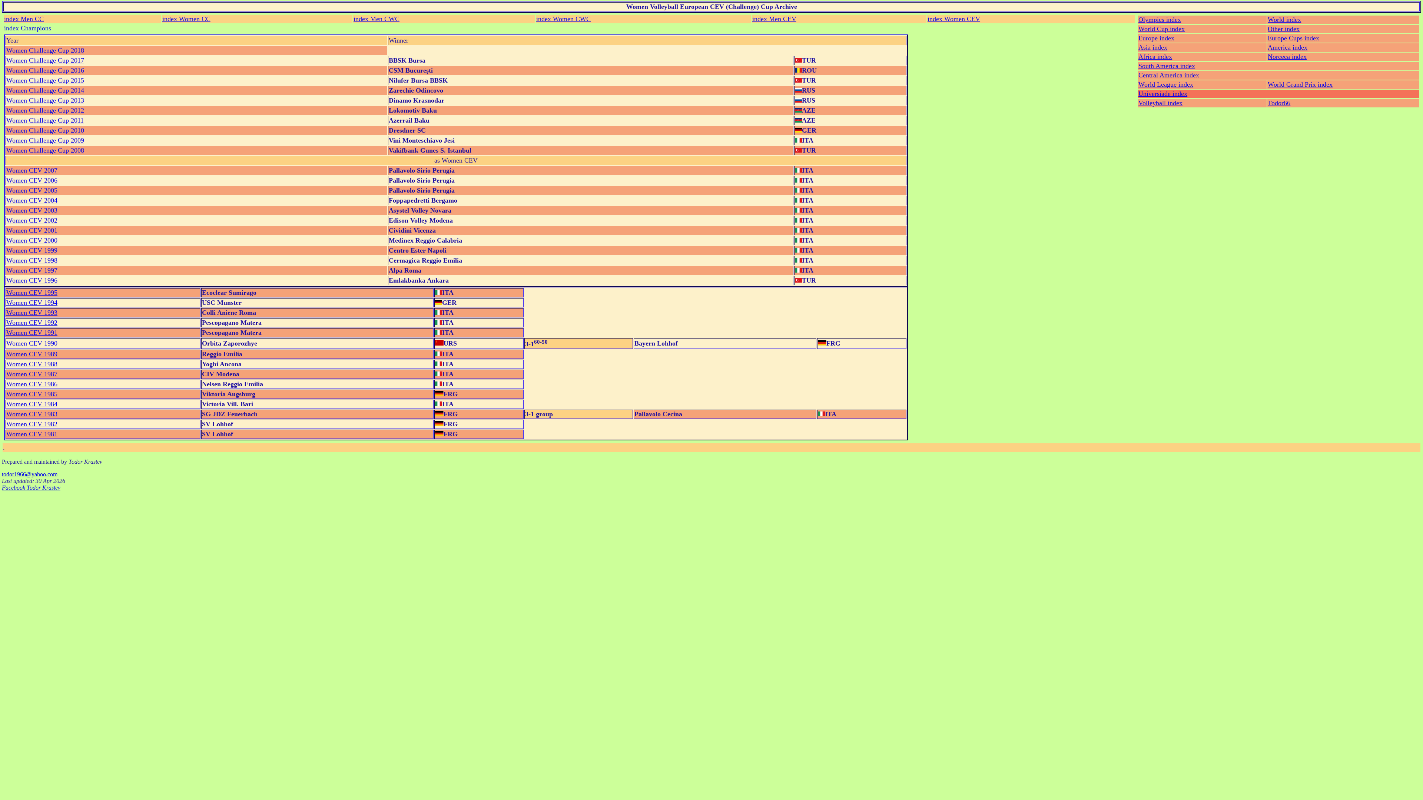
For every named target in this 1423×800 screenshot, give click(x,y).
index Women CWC (563, 19)
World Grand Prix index (1300, 84)
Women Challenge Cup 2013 (45, 100)
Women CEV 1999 (31, 250)
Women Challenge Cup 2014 (45, 90)
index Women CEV (954, 19)
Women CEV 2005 (31, 190)
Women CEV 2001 (31, 230)
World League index (1165, 84)
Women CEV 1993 (31, 312)
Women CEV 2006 (31, 180)
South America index (1166, 66)
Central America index (1168, 75)
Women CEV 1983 (31, 414)
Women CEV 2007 (31, 170)
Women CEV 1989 (31, 354)
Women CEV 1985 (31, 394)
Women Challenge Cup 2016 (45, 70)
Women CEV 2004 (31, 200)
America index (1287, 47)
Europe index (1156, 38)
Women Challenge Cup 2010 (45, 130)
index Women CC (186, 19)
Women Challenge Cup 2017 (45, 60)
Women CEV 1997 (31, 270)
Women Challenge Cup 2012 (45, 110)
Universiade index (1162, 93)
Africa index (1155, 56)
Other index (1284, 29)
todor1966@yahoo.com (29, 474)
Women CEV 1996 (31, 280)
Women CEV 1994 (31, 302)
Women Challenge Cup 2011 (45, 120)
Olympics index (1159, 19)
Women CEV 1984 (31, 404)
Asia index (1152, 47)
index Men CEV (774, 19)
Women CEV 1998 (31, 260)
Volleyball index (1160, 103)
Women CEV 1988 (31, 364)
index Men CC (24, 19)
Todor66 (1279, 103)
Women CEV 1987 (31, 374)
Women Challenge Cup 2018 (45, 50)
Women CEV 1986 (31, 384)
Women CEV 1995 (31, 292)
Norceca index (1287, 56)
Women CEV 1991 (31, 332)
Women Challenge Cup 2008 (45, 150)
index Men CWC (376, 19)
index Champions (27, 28)
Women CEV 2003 (31, 210)
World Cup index (1161, 29)
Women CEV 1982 (31, 424)
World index (1284, 19)
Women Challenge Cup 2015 (45, 80)
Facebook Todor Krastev (31, 487)
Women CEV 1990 (31, 343)
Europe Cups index (1293, 38)
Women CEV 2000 (31, 240)
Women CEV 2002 (31, 220)
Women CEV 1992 (31, 322)
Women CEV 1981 (31, 434)
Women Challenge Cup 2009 (45, 140)
